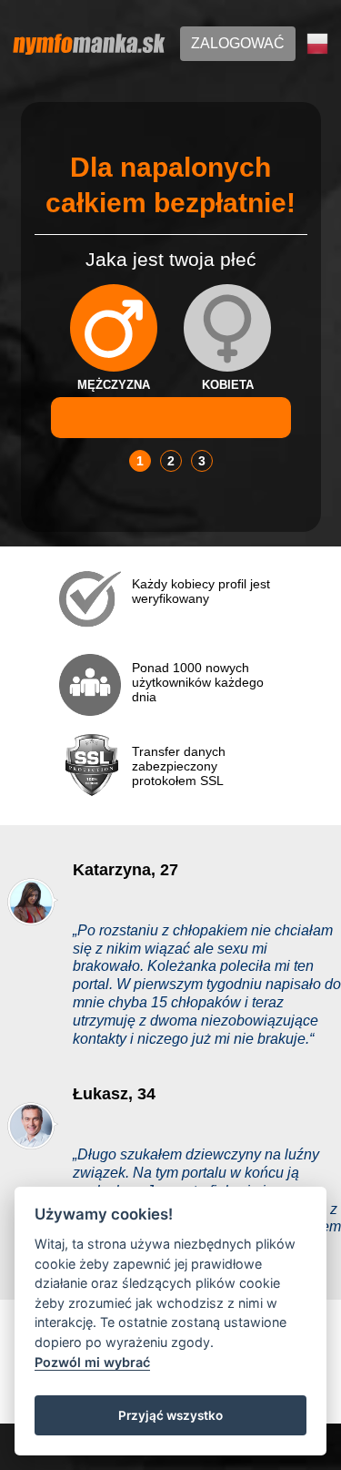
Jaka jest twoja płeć (170, 259)
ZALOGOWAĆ (238, 43)
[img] (113, 328)
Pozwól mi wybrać (92, 1362)
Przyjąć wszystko (170, 1415)
